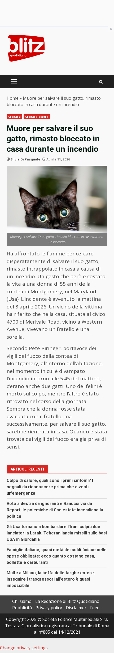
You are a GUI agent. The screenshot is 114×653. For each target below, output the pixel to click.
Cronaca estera (36, 117)
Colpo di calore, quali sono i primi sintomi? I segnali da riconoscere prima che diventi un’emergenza (50, 487)
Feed (94, 608)
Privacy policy (49, 608)
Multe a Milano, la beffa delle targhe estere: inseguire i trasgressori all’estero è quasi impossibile (51, 579)
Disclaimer (76, 608)
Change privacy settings (24, 648)
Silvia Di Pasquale (25, 159)
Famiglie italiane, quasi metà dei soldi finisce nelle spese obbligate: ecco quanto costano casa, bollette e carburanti (57, 556)
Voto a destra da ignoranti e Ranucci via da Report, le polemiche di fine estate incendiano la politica (55, 510)
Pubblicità (22, 608)
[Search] (101, 82)
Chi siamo (22, 601)
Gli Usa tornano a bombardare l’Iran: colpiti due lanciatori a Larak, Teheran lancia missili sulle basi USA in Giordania (57, 533)
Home (13, 98)
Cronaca (14, 117)
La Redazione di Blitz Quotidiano (67, 601)
